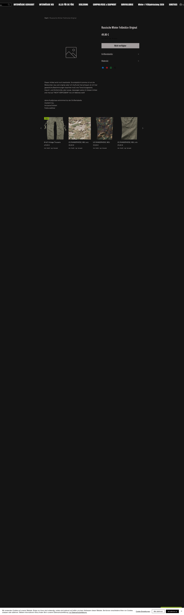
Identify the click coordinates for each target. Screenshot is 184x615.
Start (46, 18)
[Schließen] (181, 611)
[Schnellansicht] (80, 128)
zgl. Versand (113, 38)
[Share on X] (115, 67)
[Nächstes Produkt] (143, 128)
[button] (66, 4)
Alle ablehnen (158, 611)
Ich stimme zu (172, 611)
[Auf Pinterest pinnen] (107, 67)
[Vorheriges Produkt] (41, 128)
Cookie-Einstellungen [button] (143, 611)
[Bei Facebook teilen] (103, 67)
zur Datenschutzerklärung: (78, 612)
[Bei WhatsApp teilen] (111, 67)
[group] (92, 134)
